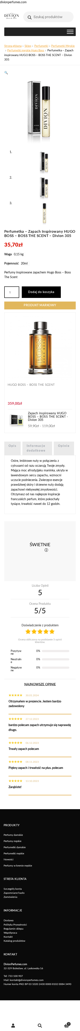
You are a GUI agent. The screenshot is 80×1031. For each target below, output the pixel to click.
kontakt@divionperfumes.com (27, 980)
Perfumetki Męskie (63, 46)
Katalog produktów (14, 941)
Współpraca (10, 932)
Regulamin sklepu (13, 928)
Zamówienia (10, 897)
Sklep (28, 46)
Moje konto (13, 1025)
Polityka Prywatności (15, 924)
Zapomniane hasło (14, 893)
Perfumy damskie (13, 835)
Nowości (8, 859)
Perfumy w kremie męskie (18, 865)
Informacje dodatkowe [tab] (36, 448)
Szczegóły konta (13, 889)
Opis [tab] (12, 446)
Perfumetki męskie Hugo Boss (25, 50)
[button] (6, 72)
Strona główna (13, 46)
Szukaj (40, 1025)
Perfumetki (41, 46)
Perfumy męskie (12, 841)
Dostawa (8, 920)
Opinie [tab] (64, 446)
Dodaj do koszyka (41, 292)
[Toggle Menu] (70, 32)
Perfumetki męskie (14, 853)
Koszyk (61, 1023)
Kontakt (8, 937)
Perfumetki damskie (15, 847)
